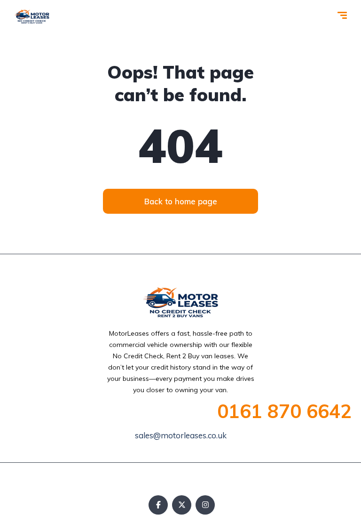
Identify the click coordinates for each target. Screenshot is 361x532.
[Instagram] (205, 505)
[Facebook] (158, 505)
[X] (181, 505)
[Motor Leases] (32, 16)
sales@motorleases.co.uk (181, 435)
